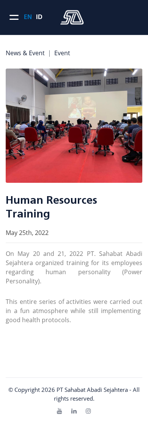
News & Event (25, 53)
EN (28, 17)
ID (39, 17)
